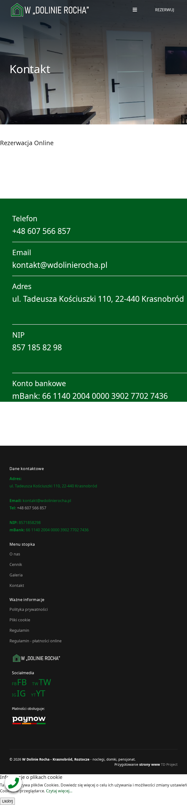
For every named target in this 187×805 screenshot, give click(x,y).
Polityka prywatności (28, 609)
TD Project (169, 764)
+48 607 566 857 (41, 231)
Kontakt (16, 585)
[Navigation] (135, 9)
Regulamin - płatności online (35, 641)
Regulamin (19, 630)
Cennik (15, 564)
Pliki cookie (19, 620)
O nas (14, 554)
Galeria (16, 575)
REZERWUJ (164, 9)
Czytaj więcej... (59, 791)
